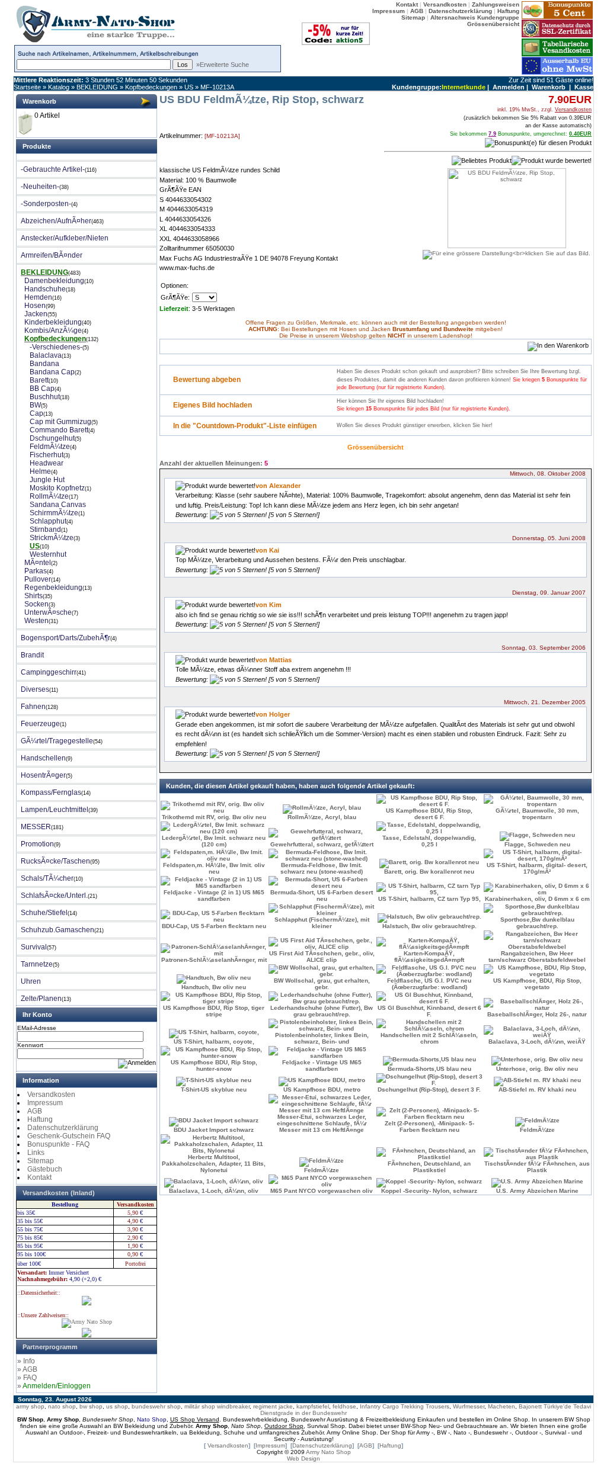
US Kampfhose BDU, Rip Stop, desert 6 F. (429, 813)
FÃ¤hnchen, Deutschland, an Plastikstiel (429, 1166)
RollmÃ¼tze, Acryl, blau (321, 817)
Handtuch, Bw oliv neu (213, 987)
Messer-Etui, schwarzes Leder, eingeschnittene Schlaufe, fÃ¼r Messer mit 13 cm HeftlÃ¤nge (322, 1123)
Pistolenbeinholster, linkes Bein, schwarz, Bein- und (322, 1038)
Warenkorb (549, 87)
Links (35, 1152)
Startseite (27, 87)
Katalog (58, 87)
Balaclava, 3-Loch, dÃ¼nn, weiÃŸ (537, 1041)
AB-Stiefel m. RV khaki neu (537, 1089)
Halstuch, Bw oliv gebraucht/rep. (429, 926)
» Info (26, 1361)
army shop (30, 1406)
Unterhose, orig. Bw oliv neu (537, 1069)
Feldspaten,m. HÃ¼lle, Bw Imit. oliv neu (214, 868)
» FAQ (27, 1377)
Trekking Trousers (425, 1406)
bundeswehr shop (156, 1406)
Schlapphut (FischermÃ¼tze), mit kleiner (321, 922)
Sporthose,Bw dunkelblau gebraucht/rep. (537, 922)
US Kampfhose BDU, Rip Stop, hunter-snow (214, 1065)
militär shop (199, 1406)
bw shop (91, 1406)
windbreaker (233, 1406)
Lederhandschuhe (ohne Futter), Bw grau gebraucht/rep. (321, 1011)
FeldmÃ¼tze (537, 1130)
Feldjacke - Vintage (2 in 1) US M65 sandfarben (214, 895)
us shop (117, 1406)
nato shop (62, 1406)
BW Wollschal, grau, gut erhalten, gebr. (322, 983)
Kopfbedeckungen (151, 87)
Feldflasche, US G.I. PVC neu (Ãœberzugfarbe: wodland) (429, 983)
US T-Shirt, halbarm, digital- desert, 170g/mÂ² (537, 868)
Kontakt (39, 1177)
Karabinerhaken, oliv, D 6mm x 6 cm (537, 899)
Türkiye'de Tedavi (567, 1406)
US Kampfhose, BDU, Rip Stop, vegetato (537, 983)
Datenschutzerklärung (62, 1128)
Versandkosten (51, 1094)
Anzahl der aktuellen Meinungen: (211, 463)
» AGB (27, 1369)
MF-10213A (217, 87)
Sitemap (40, 1161)
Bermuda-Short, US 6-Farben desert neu (321, 895)
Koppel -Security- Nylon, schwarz (429, 1191)
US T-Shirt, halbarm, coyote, (214, 1041)
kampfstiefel (312, 1406)
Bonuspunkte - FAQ (58, 1144)
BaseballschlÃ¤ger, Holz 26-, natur (537, 1014)
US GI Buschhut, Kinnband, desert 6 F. (429, 1011)
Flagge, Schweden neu (537, 844)
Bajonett (530, 1406)
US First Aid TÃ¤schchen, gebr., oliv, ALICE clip (322, 956)
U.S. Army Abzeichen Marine (537, 1191)
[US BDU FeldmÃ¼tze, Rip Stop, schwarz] (506, 249)
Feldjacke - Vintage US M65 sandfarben (322, 1065)
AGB (34, 1111)
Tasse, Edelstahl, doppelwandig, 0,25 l (429, 841)
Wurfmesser (468, 1406)
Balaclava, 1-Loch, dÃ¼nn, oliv (213, 1191)
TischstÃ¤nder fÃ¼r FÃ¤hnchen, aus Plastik (537, 1166)
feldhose (344, 1406)
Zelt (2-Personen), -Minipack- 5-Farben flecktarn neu (429, 1126)
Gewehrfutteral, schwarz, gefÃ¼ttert (321, 844)
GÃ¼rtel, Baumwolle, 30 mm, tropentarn (537, 813)
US (188, 87)
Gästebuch (44, 1169)
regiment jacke (273, 1406)
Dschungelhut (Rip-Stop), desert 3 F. (429, 1089)
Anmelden (509, 87)
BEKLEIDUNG (97, 87)
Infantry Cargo (379, 1406)
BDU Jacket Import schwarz (214, 1130)
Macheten (501, 1406)
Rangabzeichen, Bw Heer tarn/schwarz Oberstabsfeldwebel (537, 956)
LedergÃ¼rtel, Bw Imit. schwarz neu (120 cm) (214, 841)
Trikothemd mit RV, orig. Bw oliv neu (214, 817)
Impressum (45, 1103)
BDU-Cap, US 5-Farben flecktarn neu (214, 926)
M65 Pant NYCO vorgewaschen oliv (321, 1191)
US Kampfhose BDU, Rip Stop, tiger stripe (213, 1011)
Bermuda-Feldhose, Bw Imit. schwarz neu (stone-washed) (321, 868)
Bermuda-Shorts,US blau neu (429, 1069)
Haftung (40, 1119)
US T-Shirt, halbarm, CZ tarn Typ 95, (429, 899)
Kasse (583, 87)
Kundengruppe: (417, 87)
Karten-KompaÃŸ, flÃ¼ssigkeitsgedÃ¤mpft (429, 956)
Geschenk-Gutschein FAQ (68, 1136)
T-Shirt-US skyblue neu (214, 1089)
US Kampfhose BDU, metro (321, 1089)
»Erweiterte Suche (222, 64)
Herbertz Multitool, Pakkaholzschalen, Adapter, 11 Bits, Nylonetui (214, 1163)
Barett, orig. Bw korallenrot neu (429, 871)
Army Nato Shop (328, 1452)
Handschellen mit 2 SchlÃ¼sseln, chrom (429, 1038)
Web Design (303, 1458)
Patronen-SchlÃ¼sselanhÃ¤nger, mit (214, 960)
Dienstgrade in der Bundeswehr (303, 1413)
